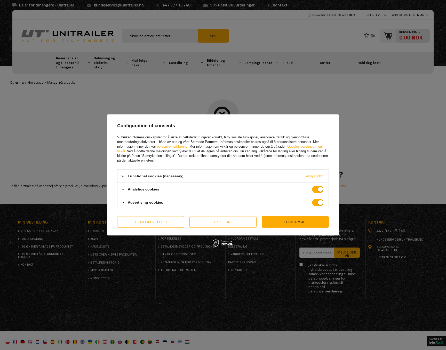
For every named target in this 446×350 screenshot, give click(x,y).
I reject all (223, 222)
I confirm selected (151, 222)
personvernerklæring (172, 146)
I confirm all (295, 222)
